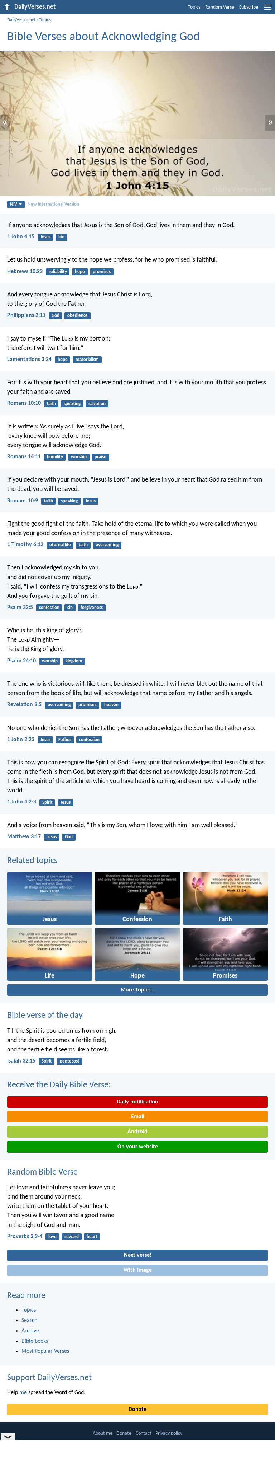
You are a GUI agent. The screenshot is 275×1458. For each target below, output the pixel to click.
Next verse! (137, 1255)
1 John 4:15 (20, 237)
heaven (111, 705)
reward (71, 1236)
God (55, 315)
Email (137, 1117)
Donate (137, 1409)
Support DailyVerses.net (49, 1378)
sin (70, 607)
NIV (13, 204)
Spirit (47, 802)
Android (137, 1132)
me (23, 1393)
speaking (72, 404)
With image (138, 1270)
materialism (87, 359)
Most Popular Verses (45, 1351)
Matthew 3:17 (24, 837)
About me (102, 1433)
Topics (194, 7)
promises (102, 271)
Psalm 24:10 (21, 661)
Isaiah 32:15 (21, 1061)
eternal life (60, 545)
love (52, 1236)
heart (92, 1236)
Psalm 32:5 (20, 607)
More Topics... (138, 990)
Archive (30, 1331)
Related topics (32, 861)
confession (49, 607)
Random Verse (219, 7)
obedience (77, 315)
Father (64, 739)
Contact (143, 1433)
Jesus (45, 237)
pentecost (69, 1061)
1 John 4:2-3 (21, 802)
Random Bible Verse (42, 1172)
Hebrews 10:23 (25, 272)
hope (80, 271)
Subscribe (248, 7)
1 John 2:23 (20, 739)
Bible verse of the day (45, 1015)
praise (100, 457)
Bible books (34, 1341)
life (61, 237)
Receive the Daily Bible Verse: (59, 1085)
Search (29, 1320)
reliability (58, 271)
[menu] (268, 10)
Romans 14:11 (24, 457)
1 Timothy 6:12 (25, 545)
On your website (137, 1147)
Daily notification (137, 1102)
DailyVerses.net (21, 20)
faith (51, 404)
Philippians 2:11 (26, 315)
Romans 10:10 (24, 403)
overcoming (107, 545)
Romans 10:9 (22, 501)
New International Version (53, 204)
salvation (97, 404)
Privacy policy (168, 1433)
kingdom (74, 661)
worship (79, 457)
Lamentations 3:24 (29, 359)
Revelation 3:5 (24, 705)
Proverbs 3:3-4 (24, 1236)
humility (55, 457)
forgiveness (92, 607)
